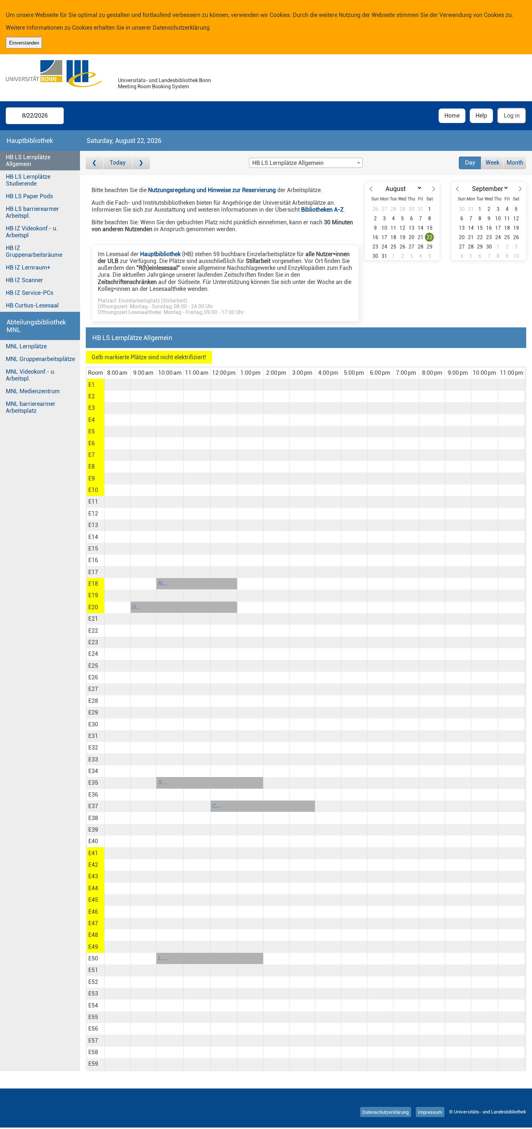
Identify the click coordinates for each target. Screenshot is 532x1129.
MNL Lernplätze (26, 346)
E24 (93, 653)
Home (452, 115)
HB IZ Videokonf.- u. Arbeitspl (32, 232)
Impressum (430, 1112)
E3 (91, 407)
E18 (93, 583)
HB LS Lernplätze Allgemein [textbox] (288, 163)
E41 (93, 853)
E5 (91, 431)
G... (136, 606)
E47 (93, 923)
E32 (93, 747)
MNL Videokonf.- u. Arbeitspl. (30, 375)
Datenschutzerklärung (181, 27)
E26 (93, 677)
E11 (93, 501)
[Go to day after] (141, 163)
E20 (93, 607)
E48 (93, 934)
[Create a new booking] (117, 384)
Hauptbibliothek (160, 254)
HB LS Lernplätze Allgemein (28, 160)
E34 (93, 771)
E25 (93, 665)
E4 (91, 419)
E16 (93, 560)
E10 (93, 490)
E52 (93, 982)
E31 (93, 736)
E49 (93, 946)
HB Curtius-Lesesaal (32, 305)
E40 (93, 841)
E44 (93, 888)
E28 (93, 700)
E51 (93, 970)
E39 (93, 829)
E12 (93, 513)
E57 (93, 1040)
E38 (93, 818)
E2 (91, 396)
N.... (163, 583)
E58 (93, 1052)
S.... (162, 782)
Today (118, 162)
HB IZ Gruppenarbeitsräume (34, 251)
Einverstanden (24, 43)
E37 (93, 806)
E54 (93, 1005)
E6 (91, 443)
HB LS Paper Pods (29, 196)
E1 (91, 384)
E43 (93, 876)
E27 (93, 689)
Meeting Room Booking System (153, 87)
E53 (93, 993)
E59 (93, 1063)
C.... (216, 805)
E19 (93, 595)
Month (515, 162)
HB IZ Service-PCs (29, 292)
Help (481, 115)
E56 (93, 1028)
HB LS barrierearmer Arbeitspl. (32, 212)
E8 (91, 466)
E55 (93, 1017)
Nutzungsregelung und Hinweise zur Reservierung (212, 190)
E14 (93, 537)
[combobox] (306, 163)
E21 (93, 618)
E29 (93, 712)
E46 (93, 911)
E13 (93, 525)
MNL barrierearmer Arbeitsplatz (30, 407)
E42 (93, 864)
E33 (93, 759)
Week (492, 162)
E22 (93, 630)
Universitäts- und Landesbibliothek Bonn (164, 80)
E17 (93, 572)
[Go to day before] (95, 163)
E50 (93, 958)
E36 (93, 794)
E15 (93, 548)
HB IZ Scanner (24, 280)
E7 (91, 454)
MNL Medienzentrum (33, 391)
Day (470, 162)
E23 (93, 642)
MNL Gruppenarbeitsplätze (40, 359)
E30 (93, 724)
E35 (93, 782)
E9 (91, 478)
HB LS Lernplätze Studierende (28, 180)
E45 (93, 899)
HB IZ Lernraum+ (28, 267)
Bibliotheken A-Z (322, 209)
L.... (162, 958)
